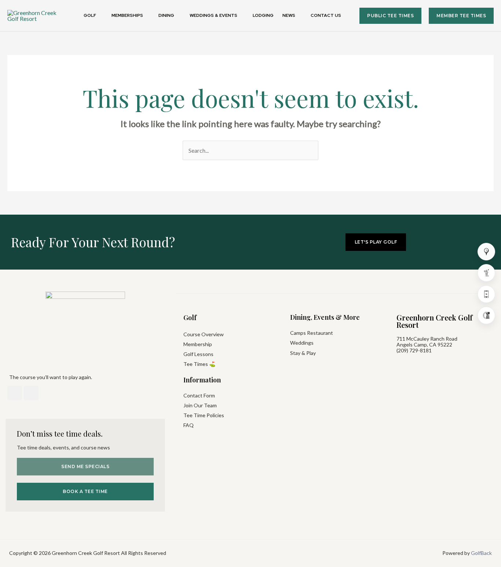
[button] (99, 15)
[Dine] (486, 315)
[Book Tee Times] (486, 251)
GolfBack (481, 553)
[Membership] (486, 273)
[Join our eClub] (486, 294)
